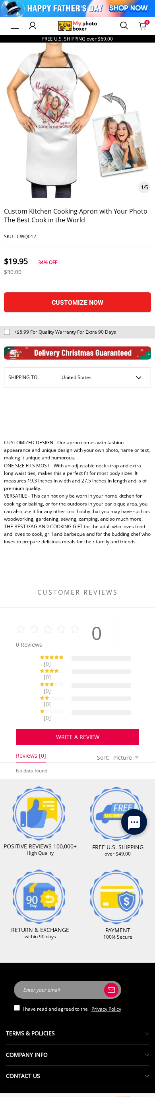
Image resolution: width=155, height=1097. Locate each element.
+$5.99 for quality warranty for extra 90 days (65, 332)
